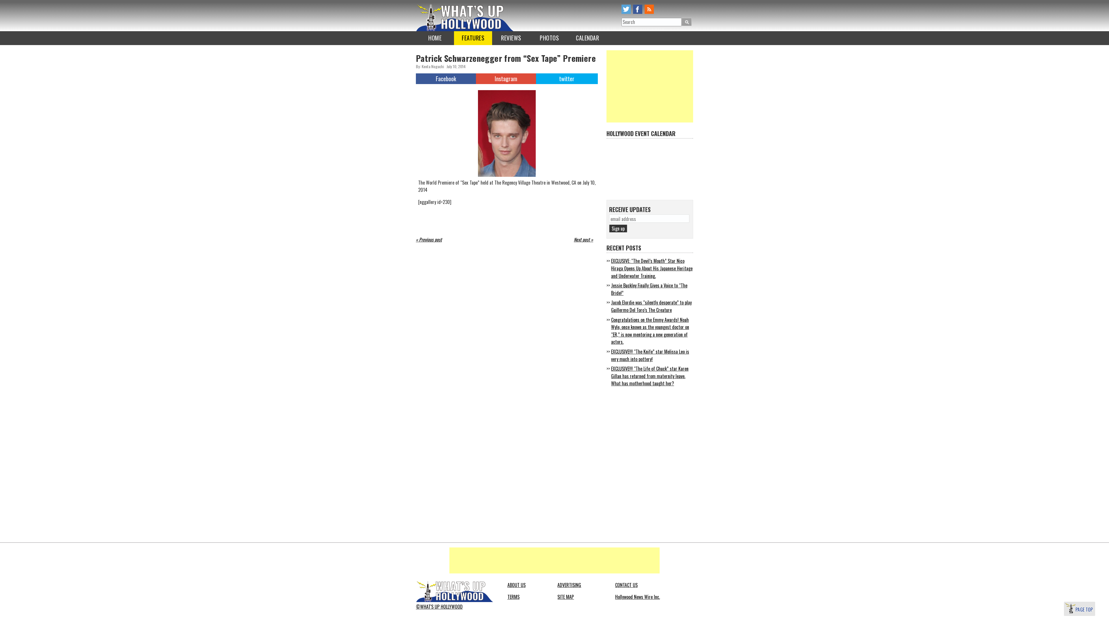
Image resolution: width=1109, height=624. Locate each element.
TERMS (513, 596)
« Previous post (429, 239)
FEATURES (473, 38)
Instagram (506, 78)
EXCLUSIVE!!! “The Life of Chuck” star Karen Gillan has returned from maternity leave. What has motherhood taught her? (650, 376)
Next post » (583, 239)
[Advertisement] (649, 86)
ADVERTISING (569, 585)
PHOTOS (549, 38)
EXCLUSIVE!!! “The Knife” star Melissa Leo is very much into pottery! (650, 355)
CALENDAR (587, 38)
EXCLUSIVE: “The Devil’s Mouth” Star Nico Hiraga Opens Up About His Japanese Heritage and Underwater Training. (652, 268)
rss (649, 9)
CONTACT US (626, 585)
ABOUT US (516, 585)
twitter (626, 9)
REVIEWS (511, 38)
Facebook (446, 78)
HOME (435, 38)
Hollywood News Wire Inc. (637, 596)
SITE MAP (565, 596)
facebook (637, 9)
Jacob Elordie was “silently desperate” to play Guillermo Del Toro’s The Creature (651, 306)
